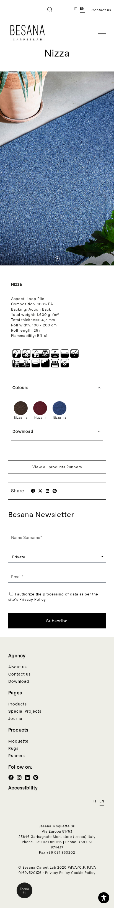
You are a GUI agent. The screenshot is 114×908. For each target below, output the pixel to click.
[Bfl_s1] (26, 356)
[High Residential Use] (41, 356)
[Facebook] (11, 777)
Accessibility (23, 787)
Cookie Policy (83, 872)
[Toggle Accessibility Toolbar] (104, 898)
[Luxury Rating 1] (74, 356)
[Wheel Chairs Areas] (65, 366)
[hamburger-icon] (102, 33)
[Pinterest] (35, 777)
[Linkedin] (27, 777)
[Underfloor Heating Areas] (55, 366)
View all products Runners (57, 467)
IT (75, 9)
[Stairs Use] (45, 366)
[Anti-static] (16, 356)
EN (82, 9)
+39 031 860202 (60, 852)
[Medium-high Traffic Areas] (36, 366)
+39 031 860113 (48, 842)
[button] (33, 491)
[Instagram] (19, 777)
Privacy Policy (57, 872)
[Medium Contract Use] (21, 366)
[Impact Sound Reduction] (55, 356)
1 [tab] (59, 258)
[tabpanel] (57, 168)
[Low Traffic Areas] (65, 356)
